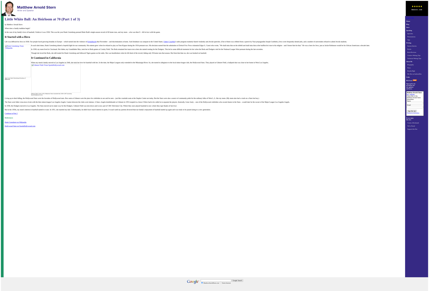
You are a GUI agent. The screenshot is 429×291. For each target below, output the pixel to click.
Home (408, 21)
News (409, 68)
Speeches (410, 33)
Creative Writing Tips (413, 55)
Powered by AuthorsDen (413, 113)
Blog (407, 24)
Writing (408, 43)
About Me (409, 61)
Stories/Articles (412, 46)
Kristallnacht (91, 42)
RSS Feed (409, 80)
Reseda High (411, 71)
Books (409, 49)
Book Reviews (411, 52)
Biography (410, 65)
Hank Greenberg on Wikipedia (15, 122)
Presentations (411, 37)
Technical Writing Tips (414, 58)
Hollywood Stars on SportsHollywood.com (20, 126)
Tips (408, 40)
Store (408, 27)
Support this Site (412, 129)
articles (412, 94)
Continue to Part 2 (11, 113)
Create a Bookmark (413, 123)
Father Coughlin (169, 42)
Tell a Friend (411, 126)
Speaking (409, 30)
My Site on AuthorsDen (414, 74)
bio (408, 94)
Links (408, 77)
